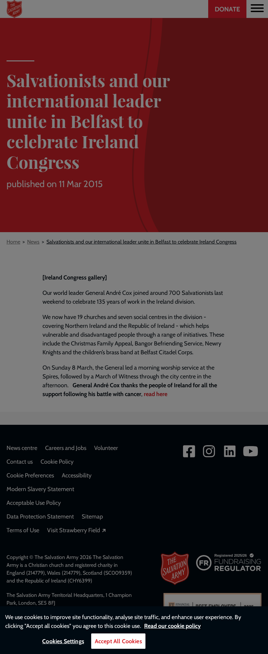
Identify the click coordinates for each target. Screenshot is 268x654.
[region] (134, 630)
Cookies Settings (63, 641)
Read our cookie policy (172, 625)
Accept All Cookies (118, 641)
